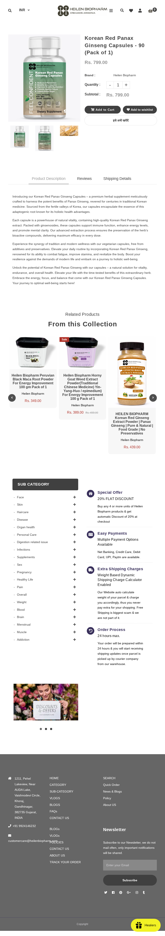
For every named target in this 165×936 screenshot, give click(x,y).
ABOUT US (57, 855)
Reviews (84, 178)
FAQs (53, 811)
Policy (107, 798)
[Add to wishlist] (45, 340)
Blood (21, 609)
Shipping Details (117, 178)
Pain (20, 587)
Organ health (26, 527)
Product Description (49, 178)
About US (109, 805)
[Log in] (140, 11)
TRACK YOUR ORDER (65, 862)
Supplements (26, 557)
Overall (22, 594)
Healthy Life (25, 579)
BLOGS (55, 805)
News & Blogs (112, 791)
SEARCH (109, 778)
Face (20, 497)
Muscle (22, 632)
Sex (19, 564)
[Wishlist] (131, 11)
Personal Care (27, 534)
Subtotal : (92, 94)
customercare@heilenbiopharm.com (33, 841)
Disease (22, 519)
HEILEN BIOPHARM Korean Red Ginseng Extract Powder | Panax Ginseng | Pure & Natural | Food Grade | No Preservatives (132, 423)
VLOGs (55, 835)
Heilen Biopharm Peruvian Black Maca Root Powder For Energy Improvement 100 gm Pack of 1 (33, 381)
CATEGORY (58, 784)
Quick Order (111, 784)
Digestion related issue (32, 542)
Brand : (90, 75)
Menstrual (24, 624)
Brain (20, 617)
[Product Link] (37, 340)
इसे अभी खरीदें (120, 120)
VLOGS (55, 798)
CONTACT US (59, 818)
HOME (54, 778)
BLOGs (55, 829)
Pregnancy (24, 572)
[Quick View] (29, 340)
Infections (23, 549)
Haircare (23, 512)
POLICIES (56, 842)
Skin (20, 504)
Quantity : (92, 84)
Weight (21, 602)
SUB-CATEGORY (61, 791)
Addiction (23, 639)
